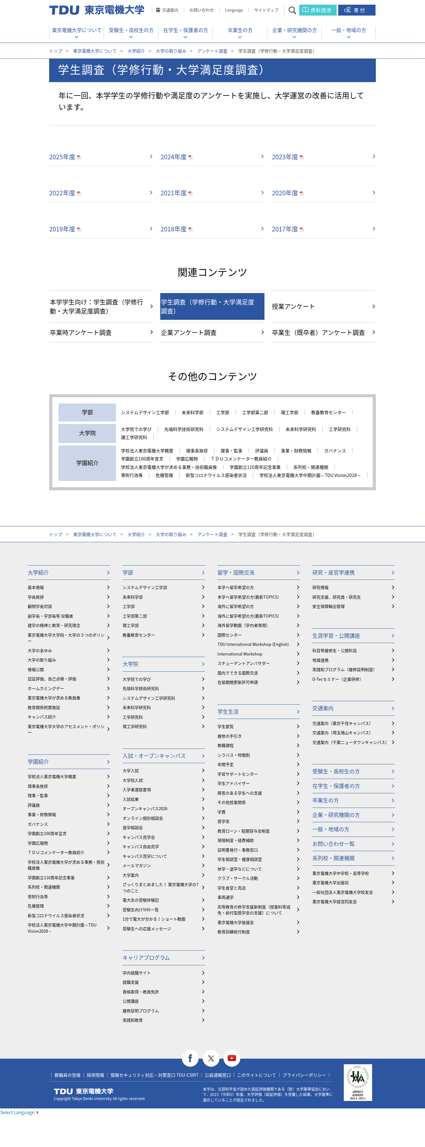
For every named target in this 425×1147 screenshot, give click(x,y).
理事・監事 (231, 451)
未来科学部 (192, 412)
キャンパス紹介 (42, 717)
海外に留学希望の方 (235, 606)
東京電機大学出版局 (330, 882)
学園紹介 (38, 761)
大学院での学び (136, 429)
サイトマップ (266, 10)
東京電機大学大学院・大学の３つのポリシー (66, 638)
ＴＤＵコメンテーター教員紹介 (241, 459)
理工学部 (289, 412)
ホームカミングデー (46, 688)
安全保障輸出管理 (328, 606)
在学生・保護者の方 (185, 30)
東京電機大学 (84, 1091)
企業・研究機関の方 (294, 30)
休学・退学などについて (239, 869)
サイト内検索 (298, 10)
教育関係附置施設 (44, 707)
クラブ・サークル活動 (237, 878)
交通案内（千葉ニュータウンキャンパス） (350, 742)
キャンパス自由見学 (141, 846)
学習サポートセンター (237, 774)
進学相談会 (133, 827)
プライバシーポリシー (304, 1075)
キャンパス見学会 (139, 837)
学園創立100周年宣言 (142, 459)
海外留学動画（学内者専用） (243, 625)
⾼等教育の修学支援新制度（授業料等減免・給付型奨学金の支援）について (253, 910)
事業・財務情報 (296, 451)
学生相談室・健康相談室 (239, 859)
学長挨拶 (36, 597)
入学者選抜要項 (137, 789)
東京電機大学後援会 (235, 922)
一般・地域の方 (348, 30)
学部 (128, 572)
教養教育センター (328, 412)
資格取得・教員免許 (141, 992)
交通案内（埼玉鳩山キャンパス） (342, 732)
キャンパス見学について (145, 856)
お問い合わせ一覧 (333, 843)
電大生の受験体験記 (141, 900)
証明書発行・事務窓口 (237, 850)
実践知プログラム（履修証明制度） (344, 669)
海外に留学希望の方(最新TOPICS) (248, 616)
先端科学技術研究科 (183, 429)
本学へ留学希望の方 (235, 587)
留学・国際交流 (236, 572)
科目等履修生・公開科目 (334, 650)
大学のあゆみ (40, 650)
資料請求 (321, 10)
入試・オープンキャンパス (154, 755)
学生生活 (228, 711)
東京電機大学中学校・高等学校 (340, 873)
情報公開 (36, 669)
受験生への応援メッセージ (147, 928)
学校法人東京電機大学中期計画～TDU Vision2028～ (310, 475)
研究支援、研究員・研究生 (336, 597)
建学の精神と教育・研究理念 (54, 625)
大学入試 (131, 770)
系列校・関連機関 (310, 467)
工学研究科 (340, 429)
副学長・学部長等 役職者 (50, 616)
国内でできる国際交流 (237, 673)
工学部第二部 (255, 412)
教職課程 (225, 745)
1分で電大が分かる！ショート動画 (154, 919)
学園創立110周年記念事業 (255, 467)
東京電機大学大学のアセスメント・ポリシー (66, 729)
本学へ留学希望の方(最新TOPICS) (248, 597)
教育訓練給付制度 (233, 932)
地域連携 (320, 660)
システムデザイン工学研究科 (244, 429)
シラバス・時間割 (233, 755)
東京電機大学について (77, 30)
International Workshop (239, 654)
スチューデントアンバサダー (243, 663)
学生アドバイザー (233, 783)
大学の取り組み (171, 51)
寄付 (360, 10)
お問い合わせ (201, 10)
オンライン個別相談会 (143, 818)
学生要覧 (225, 726)
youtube (232, 1058)
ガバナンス (335, 451)
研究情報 (320, 587)
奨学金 (223, 821)
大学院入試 (133, 780)
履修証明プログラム (141, 1011)
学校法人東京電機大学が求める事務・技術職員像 (169, 467)
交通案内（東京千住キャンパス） (342, 723)
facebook (190, 1058)
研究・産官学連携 (333, 572)
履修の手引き (229, 736)
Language (234, 10)
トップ (55, 51)
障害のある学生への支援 (239, 793)
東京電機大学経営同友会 (334, 901)
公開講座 (131, 1001)
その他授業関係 (231, 802)
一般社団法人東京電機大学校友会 (342, 892)
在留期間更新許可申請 (237, 682)
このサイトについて (256, 1075)
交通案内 (170, 10)
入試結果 (131, 799)
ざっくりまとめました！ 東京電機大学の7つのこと (160, 887)
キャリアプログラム (146, 957)
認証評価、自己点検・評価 (52, 679)
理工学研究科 (134, 437)
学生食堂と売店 (231, 888)
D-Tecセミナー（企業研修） (337, 679)
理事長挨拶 (197, 451)
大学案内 (131, 875)
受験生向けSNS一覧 (141, 909)
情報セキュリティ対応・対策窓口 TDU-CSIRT (154, 1075)
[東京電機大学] (97, 10)
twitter (211, 1058)
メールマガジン (137, 865)
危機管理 (164, 475)
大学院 (130, 664)
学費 (221, 812)
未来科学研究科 (301, 429)
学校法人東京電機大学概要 (147, 451)
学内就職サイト (137, 973)
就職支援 (131, 982)
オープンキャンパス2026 (145, 808)
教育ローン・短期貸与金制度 (243, 831)
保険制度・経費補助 (235, 840)
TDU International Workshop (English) (253, 644)
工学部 (222, 412)
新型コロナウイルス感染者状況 (216, 475)
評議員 (261, 451)
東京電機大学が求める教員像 (54, 698)
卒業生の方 (240, 30)
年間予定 (225, 764)
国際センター (229, 635)
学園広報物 (187, 459)
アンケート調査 (212, 51)
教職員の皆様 (67, 1075)
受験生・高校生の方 (131, 30)
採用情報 (95, 1075)
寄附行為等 (132, 475)
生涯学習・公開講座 (336, 635)
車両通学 (225, 897)
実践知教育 (133, 1020)
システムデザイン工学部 (145, 412)
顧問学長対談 (40, 606)
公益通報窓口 (218, 1075)
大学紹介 (136, 51)
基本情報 (36, 587)
